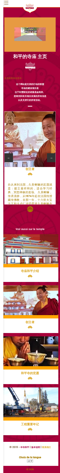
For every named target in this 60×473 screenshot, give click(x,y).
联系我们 (46, 447)
